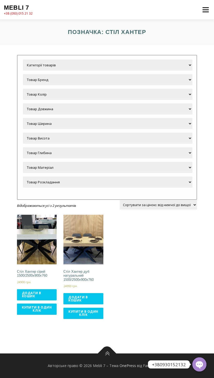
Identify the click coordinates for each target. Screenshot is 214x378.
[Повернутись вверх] (107, 353)
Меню (205, 9)
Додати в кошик (31, 294)
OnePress (128, 365)
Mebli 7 (16, 7)
